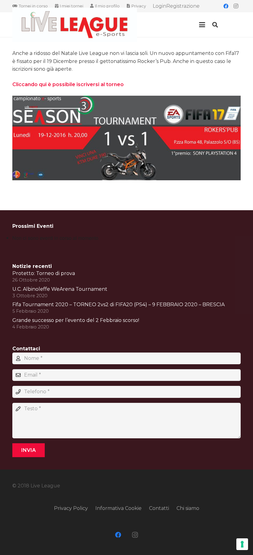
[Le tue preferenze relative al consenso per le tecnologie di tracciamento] (242, 544)
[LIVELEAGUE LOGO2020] (74, 25)
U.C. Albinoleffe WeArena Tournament (59, 289)
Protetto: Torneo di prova (43, 273)
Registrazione (183, 6)
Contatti (159, 508)
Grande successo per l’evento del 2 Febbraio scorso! (75, 320)
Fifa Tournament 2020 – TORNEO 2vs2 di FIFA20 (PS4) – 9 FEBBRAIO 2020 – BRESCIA (118, 304)
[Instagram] (236, 6)
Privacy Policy (71, 508)
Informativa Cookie (118, 508)
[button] (202, 25)
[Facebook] (226, 6)
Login (159, 6)
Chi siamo (187, 508)
